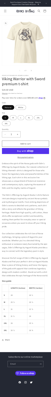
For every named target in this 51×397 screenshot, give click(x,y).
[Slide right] (31, 70)
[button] (5, 11)
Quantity (5, 129)
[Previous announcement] (5, 3)
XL (29, 118)
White (20, 107)
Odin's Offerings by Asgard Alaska (21, 395)
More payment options (26, 157)
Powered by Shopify (40, 395)
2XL (38, 118)
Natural (8, 107)
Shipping (4, 93)
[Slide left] (20, 70)
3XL (6, 123)
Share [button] (7, 340)
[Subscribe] (40, 364)
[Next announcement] (46, 3)
